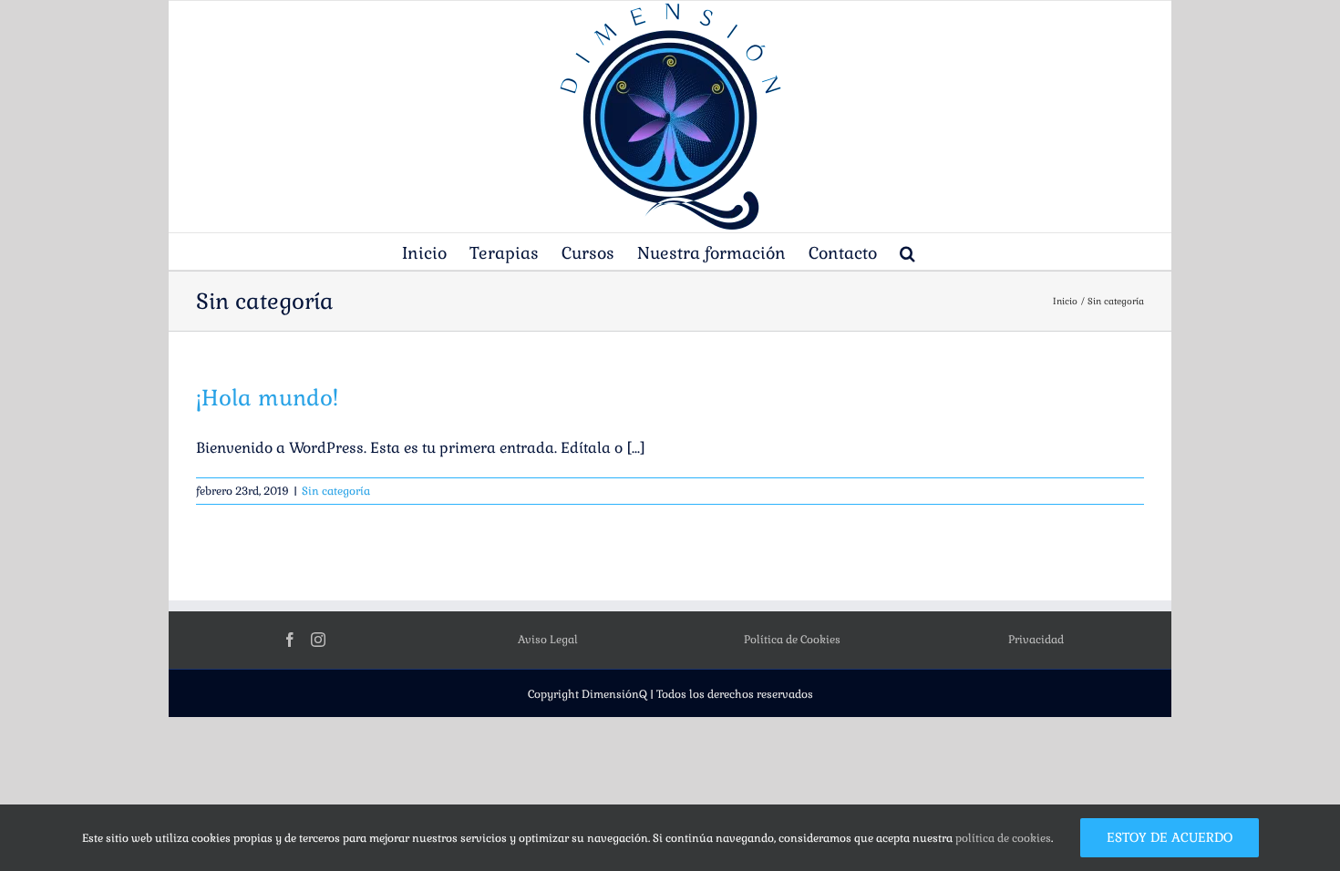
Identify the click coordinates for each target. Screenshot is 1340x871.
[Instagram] (318, 639)
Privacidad (1036, 639)
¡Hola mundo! (267, 398)
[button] (907, 251)
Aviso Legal (548, 639)
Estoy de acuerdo (1169, 837)
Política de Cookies (792, 639)
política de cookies (1003, 838)
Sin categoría (336, 491)
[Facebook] (290, 639)
